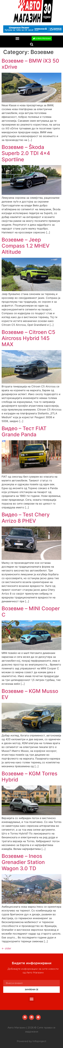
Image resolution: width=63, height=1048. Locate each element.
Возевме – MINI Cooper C (31, 611)
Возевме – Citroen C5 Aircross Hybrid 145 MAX (28, 338)
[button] (17, 38)
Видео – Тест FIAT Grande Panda (24, 431)
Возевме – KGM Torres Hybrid (29, 776)
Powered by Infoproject (31, 1041)
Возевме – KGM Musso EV (30, 694)
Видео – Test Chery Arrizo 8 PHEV (26, 517)
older (6, 948)
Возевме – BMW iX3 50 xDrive (30, 64)
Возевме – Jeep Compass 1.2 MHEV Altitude (25, 246)
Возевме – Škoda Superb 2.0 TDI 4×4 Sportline (26, 153)
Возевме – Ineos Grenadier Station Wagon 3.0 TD (23, 862)
